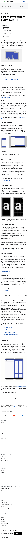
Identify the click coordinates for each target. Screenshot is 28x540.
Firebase (3, 521)
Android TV (3, 465)
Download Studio (4, 494)
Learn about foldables (6, 394)
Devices (10, 6)
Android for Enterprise (5, 424)
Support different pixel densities (11, 79)
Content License (14, 406)
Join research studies (5, 508)
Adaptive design (4, 155)
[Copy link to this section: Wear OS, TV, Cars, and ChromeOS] (2, 298)
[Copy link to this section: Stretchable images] (14, 159)
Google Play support (5, 506)
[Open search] (18, 1)
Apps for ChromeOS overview (11, 334)
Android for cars (4, 463)
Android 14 (3, 476)
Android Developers (5, 10)
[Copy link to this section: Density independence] (15, 225)
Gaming (2, 440)
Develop (4, 6)
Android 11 (3, 483)
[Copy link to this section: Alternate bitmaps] (13, 254)
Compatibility (19, 6)
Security (2, 426)
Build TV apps (7, 330)
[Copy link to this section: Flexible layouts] (11, 101)
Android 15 (3, 474)
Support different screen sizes (11, 77)
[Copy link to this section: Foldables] (9, 340)
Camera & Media (4, 447)
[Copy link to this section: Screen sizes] (11, 85)
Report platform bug (5, 502)
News (2, 431)
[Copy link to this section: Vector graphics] (11, 275)
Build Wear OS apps (8, 327)
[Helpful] (9, 13)
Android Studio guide (5, 488)
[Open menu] (2, 1)
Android (2, 422)
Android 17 (3, 470)
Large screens (4, 456)
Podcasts (3, 435)
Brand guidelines (13, 530)
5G (1, 451)
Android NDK (3, 497)
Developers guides (5, 490)
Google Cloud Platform (6, 523)
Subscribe (17, 533)
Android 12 (3, 481)
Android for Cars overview (10, 332)
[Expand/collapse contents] (8, 24)
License (7, 530)
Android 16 (3, 472)
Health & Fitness (4, 444)
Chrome (2, 519)
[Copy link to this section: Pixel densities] (13, 186)
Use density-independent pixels (8, 250)
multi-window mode (5, 97)
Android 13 (3, 479)
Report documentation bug (6, 504)
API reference (4, 492)
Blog (2, 433)
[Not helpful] (11, 13)
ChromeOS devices (5, 460)
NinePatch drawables (6, 180)
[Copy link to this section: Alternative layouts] (13, 123)
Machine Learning (4, 442)
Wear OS (3, 458)
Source (2, 428)
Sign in (24, 1)
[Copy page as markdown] (17, 20)
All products (3, 525)
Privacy (2, 449)
